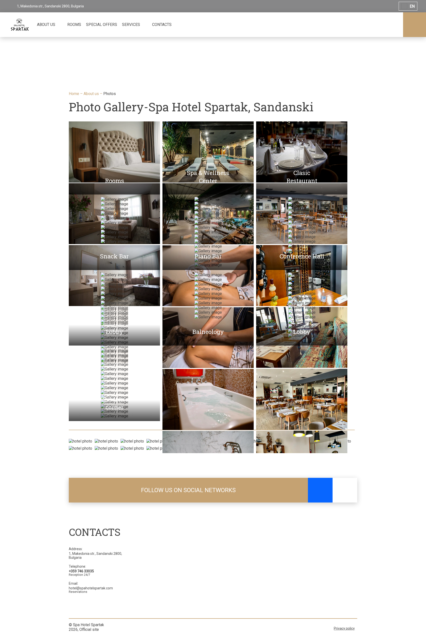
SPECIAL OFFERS (101, 24)
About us (92, 93)
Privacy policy (344, 628)
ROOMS (74, 24)
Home (74, 93)
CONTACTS (162, 24)
